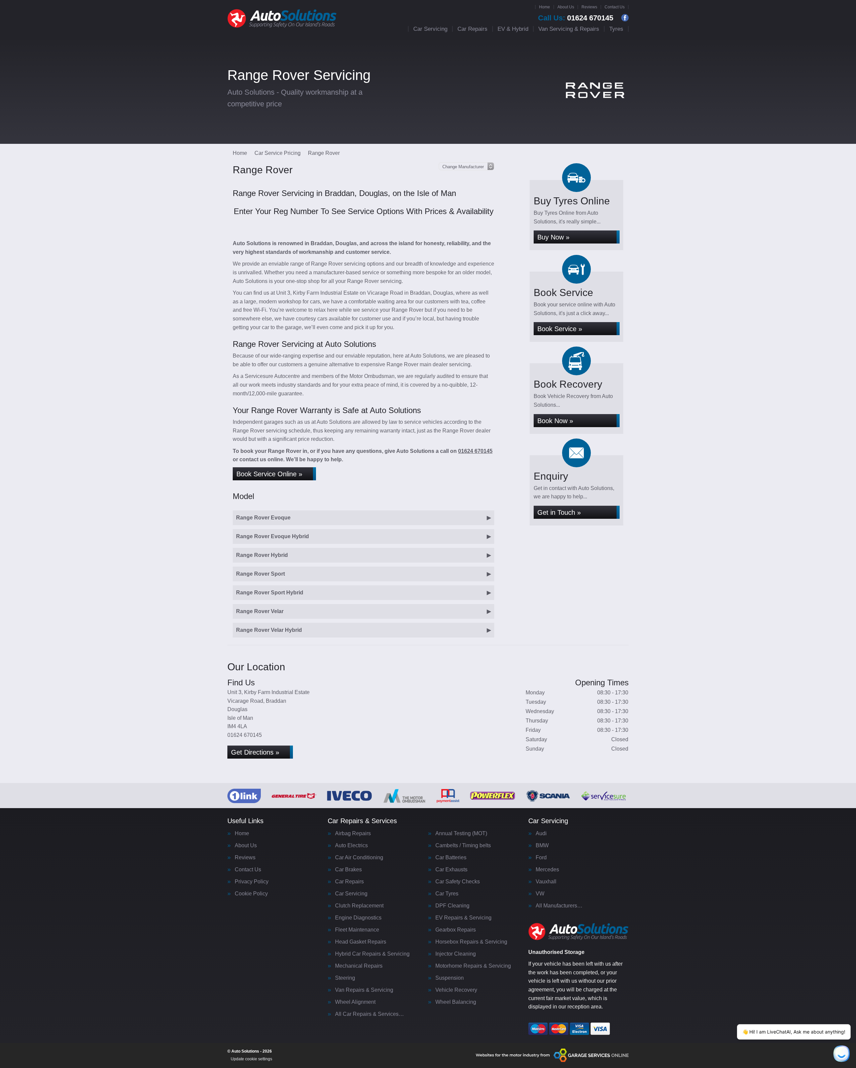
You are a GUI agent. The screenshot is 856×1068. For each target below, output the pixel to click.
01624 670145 (575, 18)
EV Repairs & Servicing (463, 917)
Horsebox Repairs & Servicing (471, 942)
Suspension (449, 978)
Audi (541, 833)
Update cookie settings (251, 1059)
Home (544, 7)
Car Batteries (450, 857)
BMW (542, 845)
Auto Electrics (351, 845)
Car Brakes (348, 869)
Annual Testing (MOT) (461, 833)
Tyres (616, 29)
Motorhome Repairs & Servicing (473, 966)
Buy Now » (553, 237)
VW (540, 893)
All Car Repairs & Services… (369, 1014)
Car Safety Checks (457, 881)
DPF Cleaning (452, 905)
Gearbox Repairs (455, 930)
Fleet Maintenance (357, 930)
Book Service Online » (269, 474)
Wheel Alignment (355, 1002)
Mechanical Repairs (359, 966)
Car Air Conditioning (359, 857)
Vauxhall (546, 881)
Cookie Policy (251, 893)
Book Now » (555, 420)
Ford (541, 857)
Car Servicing (430, 29)
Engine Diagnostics (358, 917)
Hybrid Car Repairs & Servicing (372, 954)
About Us (565, 7)
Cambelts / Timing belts (463, 845)
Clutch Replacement (359, 905)
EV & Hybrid (513, 29)
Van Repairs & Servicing (364, 990)
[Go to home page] (282, 18)
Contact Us (615, 7)
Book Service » (559, 328)
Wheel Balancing (455, 1002)
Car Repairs (472, 29)
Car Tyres (446, 893)
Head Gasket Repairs (360, 942)
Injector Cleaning (455, 954)
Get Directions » (255, 752)
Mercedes (547, 869)
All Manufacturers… (559, 905)
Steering (345, 978)
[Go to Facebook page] (625, 17)
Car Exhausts (451, 869)
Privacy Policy (252, 881)
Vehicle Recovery (456, 990)
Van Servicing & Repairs (568, 29)
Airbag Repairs (353, 833)
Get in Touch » (559, 512)
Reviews (589, 7)
